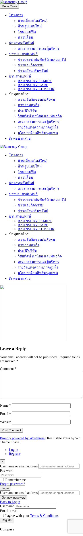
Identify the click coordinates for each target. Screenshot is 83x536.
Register (14, 454)
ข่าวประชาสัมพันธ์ (23, 54)
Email (5, 414)
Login (5, 488)
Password (7, 471)
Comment (8, 369)
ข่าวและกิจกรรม (30, 65)
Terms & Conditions (44, 516)
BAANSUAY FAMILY (35, 81)
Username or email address (19, 466)
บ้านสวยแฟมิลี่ (20, 76)
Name (5, 405)
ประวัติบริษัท (27, 110)
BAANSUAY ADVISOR (36, 89)
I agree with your (31, 516)
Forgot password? (12, 484)
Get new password (13, 497)
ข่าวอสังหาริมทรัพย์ (33, 71)
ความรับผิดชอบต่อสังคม (36, 99)
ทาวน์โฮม (25, 37)
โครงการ (16, 15)
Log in (13, 450)
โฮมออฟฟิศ (27, 32)
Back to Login (10, 502)
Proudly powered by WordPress (22, 438)
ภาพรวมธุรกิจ (28, 105)
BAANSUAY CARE (33, 85)
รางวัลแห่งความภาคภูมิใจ (38, 127)
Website (5, 422)
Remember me (15, 480)
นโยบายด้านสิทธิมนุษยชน (38, 133)
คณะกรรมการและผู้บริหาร (38, 48)
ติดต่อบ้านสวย (20, 138)
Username (7, 506)
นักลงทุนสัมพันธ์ (21, 43)
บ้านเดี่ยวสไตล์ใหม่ (32, 20)
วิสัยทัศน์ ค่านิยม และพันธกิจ (40, 116)
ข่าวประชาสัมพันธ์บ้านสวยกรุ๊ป (42, 59)
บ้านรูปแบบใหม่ (30, 26)
